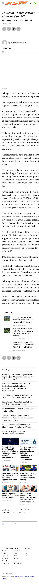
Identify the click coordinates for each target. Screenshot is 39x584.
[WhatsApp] (14, 29)
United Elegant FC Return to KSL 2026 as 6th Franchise (10, 495)
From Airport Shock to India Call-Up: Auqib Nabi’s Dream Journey (27, 476)
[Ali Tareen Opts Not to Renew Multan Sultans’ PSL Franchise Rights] (7, 318)
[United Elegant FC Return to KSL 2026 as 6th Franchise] (10, 488)
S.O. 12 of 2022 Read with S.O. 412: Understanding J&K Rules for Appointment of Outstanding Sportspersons (16, 387)
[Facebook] (4, 29)
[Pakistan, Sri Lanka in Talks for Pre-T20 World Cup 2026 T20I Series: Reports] (7, 330)
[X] (9, 29)
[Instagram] (26, 553)
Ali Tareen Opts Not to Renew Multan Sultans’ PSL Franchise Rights (22, 319)
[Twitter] (26, 555)
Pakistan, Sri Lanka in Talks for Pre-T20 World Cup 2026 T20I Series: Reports (22, 332)
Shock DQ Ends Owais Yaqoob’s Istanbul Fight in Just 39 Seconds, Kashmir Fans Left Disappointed (10, 452)
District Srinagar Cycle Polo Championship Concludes (13, 432)
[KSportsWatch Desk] (5, 42)
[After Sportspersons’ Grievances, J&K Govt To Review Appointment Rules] (10, 468)
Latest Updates (6, 23)
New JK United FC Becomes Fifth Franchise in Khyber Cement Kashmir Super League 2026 (27, 497)
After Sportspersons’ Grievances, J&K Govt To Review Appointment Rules (17, 396)
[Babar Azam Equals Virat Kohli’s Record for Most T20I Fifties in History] (7, 343)
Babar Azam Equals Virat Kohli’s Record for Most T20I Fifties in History (23, 344)
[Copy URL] (18, 29)
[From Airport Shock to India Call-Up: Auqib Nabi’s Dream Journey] (28, 468)
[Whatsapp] (35, 3)
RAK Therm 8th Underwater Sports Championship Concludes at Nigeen (17, 425)
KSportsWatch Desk (18, 43)
